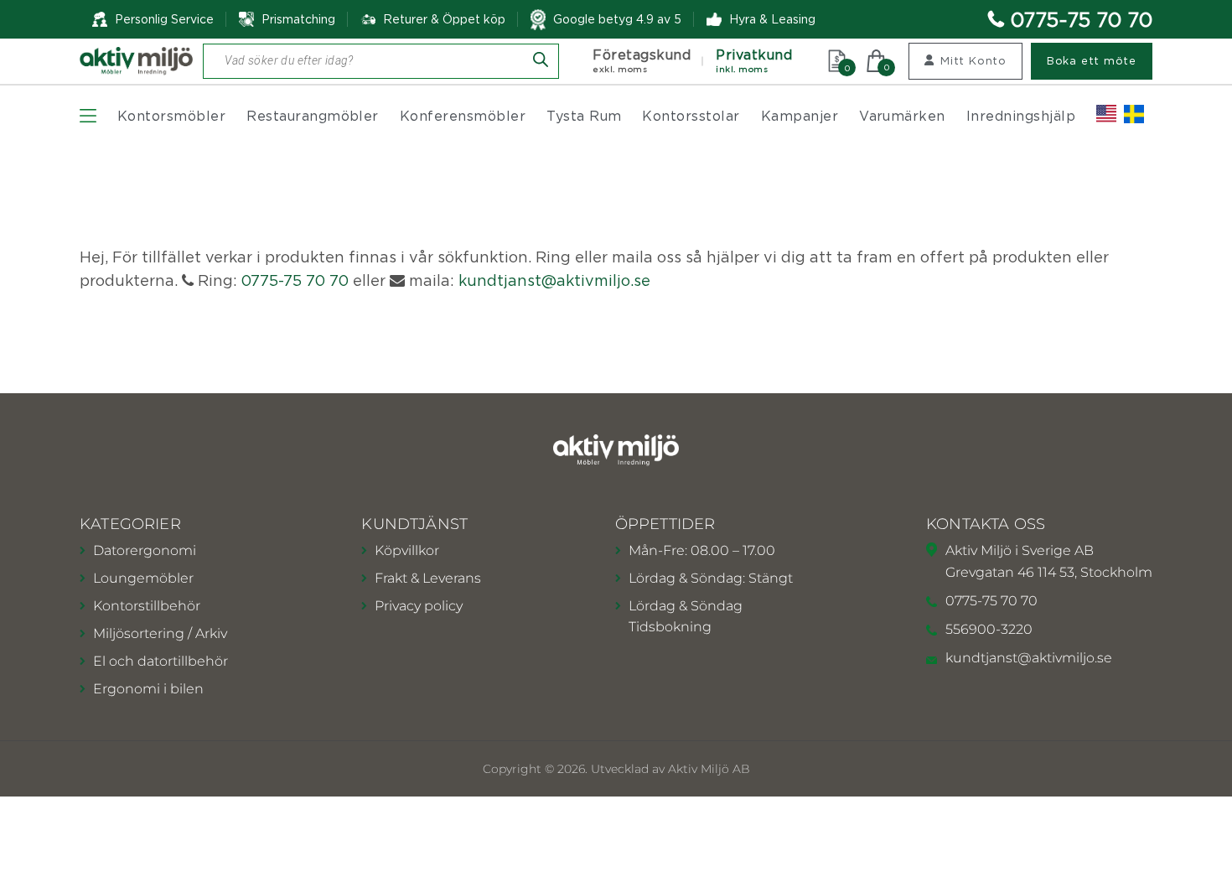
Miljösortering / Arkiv (160, 633)
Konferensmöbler (462, 115)
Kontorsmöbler (171, 115)
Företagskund (642, 61)
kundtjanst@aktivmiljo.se (554, 280)
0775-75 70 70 (1081, 19)
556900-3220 (989, 629)
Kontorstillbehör (146, 606)
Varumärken (902, 115)
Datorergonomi (144, 550)
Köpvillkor (407, 550)
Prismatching (298, 19)
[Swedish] (1134, 114)
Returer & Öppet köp (444, 19)
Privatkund (754, 61)
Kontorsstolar (690, 115)
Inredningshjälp (1020, 115)
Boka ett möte (1091, 60)
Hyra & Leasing (772, 19)
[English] (1106, 114)
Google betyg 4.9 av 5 (617, 19)
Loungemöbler (143, 578)
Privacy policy (419, 606)
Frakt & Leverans (428, 578)
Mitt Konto (973, 60)
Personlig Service (164, 19)
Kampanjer (799, 115)
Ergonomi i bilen (148, 689)
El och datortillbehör (160, 661)
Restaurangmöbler (312, 115)
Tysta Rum (583, 115)
